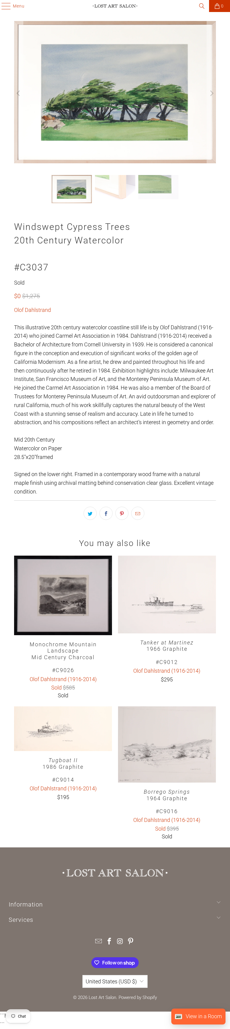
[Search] (202, 6)
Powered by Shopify (138, 997)
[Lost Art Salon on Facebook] (109, 941)
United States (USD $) (111, 981)
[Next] (211, 93)
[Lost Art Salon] (115, 6)
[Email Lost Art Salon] (98, 941)
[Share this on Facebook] (106, 513)
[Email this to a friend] (137, 513)
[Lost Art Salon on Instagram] (120, 941)
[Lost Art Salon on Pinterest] (130, 941)
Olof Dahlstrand (32, 310)
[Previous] (18, 93)
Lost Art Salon (102, 997)
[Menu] (3, 6)
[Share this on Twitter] (90, 513)
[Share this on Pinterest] (121, 513)
